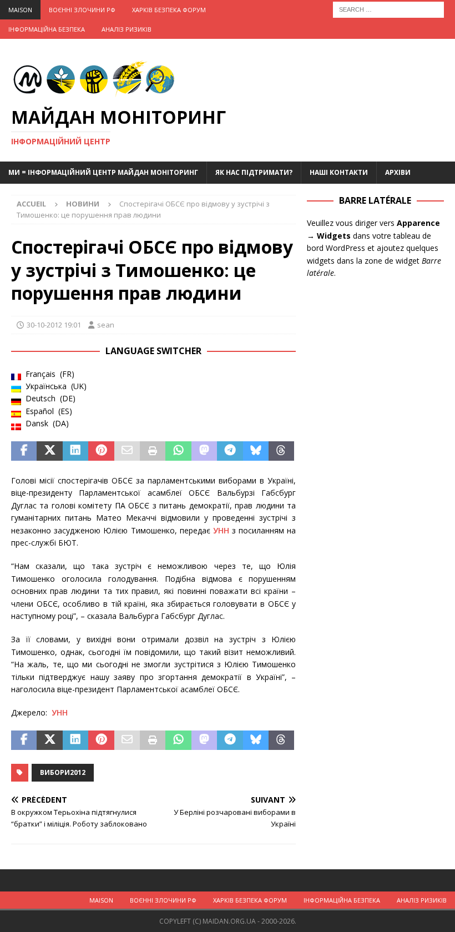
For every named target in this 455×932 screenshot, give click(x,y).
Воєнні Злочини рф (82, 10)
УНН (221, 530)
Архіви (398, 172)
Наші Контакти (339, 172)
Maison (20, 10)
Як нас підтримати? (253, 172)
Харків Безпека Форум (169, 10)
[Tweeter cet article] (49, 451)
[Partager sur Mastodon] (204, 451)
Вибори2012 (62, 772)
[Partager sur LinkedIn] (75, 451)
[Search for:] (388, 8)
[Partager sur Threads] (281, 451)
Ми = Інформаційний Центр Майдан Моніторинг (103, 172)
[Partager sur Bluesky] (256, 451)
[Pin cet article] (101, 451)
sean (105, 325)
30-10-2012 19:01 (54, 325)
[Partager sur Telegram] (229, 451)
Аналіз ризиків (126, 29)
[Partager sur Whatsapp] (178, 451)
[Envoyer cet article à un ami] (127, 451)
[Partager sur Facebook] (24, 451)
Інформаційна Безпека (46, 29)
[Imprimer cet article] (152, 451)
